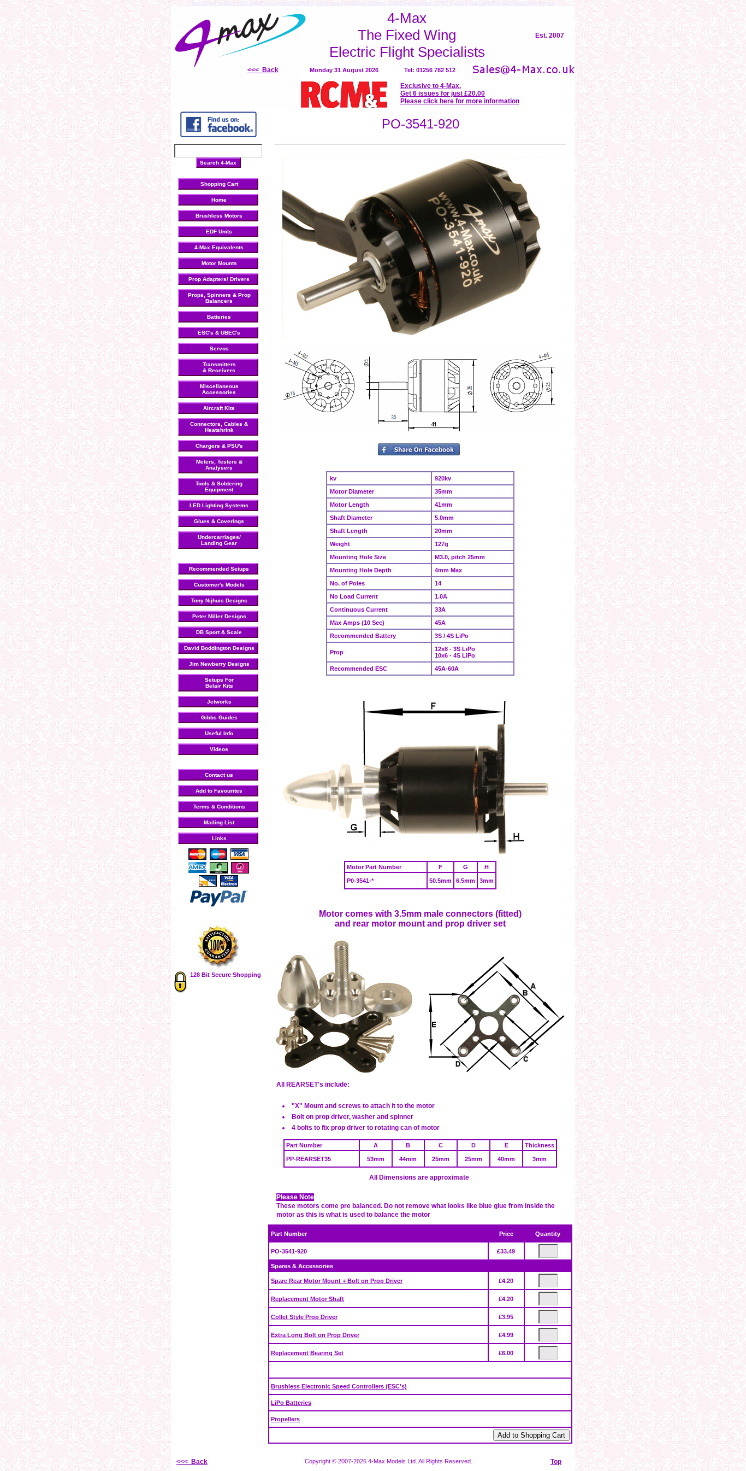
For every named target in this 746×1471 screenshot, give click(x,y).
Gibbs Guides (219, 717)
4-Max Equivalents (219, 247)
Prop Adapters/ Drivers (219, 279)
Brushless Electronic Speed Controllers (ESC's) (339, 1386)
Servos (219, 348)
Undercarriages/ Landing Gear (219, 540)
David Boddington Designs (219, 648)
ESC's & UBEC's (219, 333)
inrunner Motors (365, 3)
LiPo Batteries (291, 1402)
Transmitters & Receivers (219, 367)
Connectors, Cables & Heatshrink (219, 427)
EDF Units (219, 231)
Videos (219, 749)
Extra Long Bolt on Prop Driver (315, 1335)
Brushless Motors (219, 216)
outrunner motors (409, 3)
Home (219, 200)
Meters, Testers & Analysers (219, 465)
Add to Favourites (219, 791)
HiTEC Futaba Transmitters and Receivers (485, 3)
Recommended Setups (219, 569)
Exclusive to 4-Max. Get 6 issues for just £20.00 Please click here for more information (459, 93)
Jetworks (219, 702)
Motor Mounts (219, 263)
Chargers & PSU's (219, 446)
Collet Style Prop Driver (304, 1317)
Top (555, 1462)
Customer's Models (219, 585)
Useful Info (219, 733)
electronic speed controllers (308, 3)
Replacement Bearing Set (307, 1353)
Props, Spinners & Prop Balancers (219, 298)
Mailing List (219, 822)
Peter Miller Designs (219, 616)
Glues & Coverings (219, 521)
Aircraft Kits (219, 408)
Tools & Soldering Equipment (219, 486)
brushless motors (213, 3)
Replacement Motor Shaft (307, 1299)
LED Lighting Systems (219, 505)
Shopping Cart (219, 184)
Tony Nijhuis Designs (219, 600)
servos (546, 3)
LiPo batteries (254, 3)
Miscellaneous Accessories (219, 389)
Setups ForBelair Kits (219, 683)
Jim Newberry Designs (219, 664)
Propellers (285, 1419)
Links (219, 838)
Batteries (219, 317)
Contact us (219, 775)
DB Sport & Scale (219, 632)
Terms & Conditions (219, 807)
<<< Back (263, 70)
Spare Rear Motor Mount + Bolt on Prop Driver (336, 1280)
